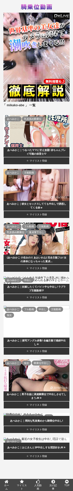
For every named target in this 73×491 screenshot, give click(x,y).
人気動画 (38, 487)
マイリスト (22, 487)
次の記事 (53, 487)
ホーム (6, 487)
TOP (66, 485)
